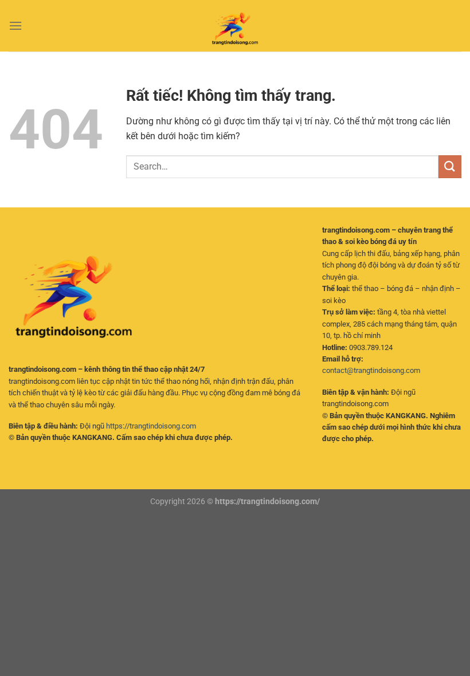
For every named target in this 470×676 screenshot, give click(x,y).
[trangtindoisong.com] (235, 26)
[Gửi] (449, 166)
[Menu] (15, 25)
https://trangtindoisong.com (151, 426)
